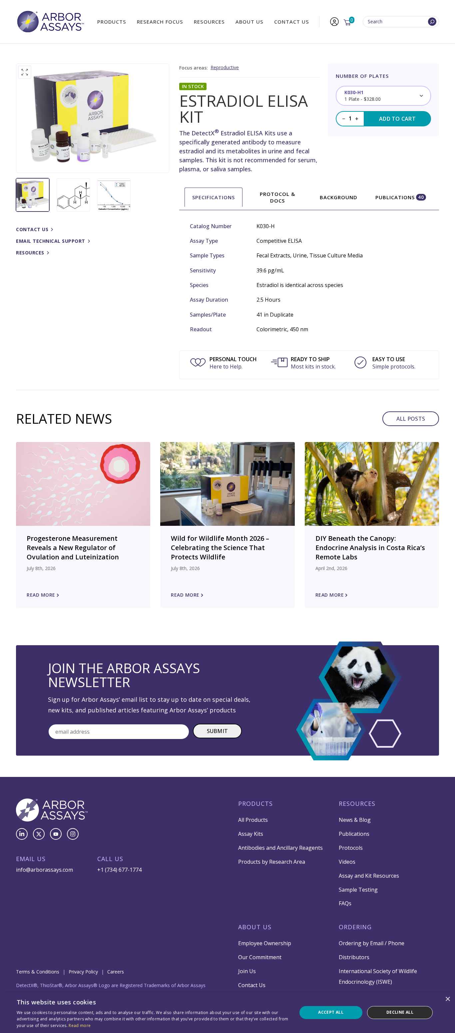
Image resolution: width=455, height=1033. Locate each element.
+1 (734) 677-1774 (119, 869)
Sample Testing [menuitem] (358, 889)
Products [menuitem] (111, 21)
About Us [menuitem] (249, 21)
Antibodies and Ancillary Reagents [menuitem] (280, 847)
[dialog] (227, 1012)
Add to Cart (397, 118)
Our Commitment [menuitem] (259, 957)
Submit (217, 731)
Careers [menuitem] (115, 971)
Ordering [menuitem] (355, 927)
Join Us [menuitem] (247, 971)
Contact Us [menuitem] (291, 21)
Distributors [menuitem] (354, 957)
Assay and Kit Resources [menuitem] (369, 875)
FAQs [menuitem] (345, 903)
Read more (80, 1025)
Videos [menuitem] (347, 861)
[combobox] (401, 22)
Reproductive (225, 67)
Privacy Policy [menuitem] (83, 971)
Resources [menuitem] (209, 21)
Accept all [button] (330, 1012)
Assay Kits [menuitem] (250, 833)
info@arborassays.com (44, 869)
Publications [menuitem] (354, 833)
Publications (399, 197)
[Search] (432, 22)
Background (338, 197)
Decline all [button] (399, 1012)
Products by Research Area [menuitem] (271, 861)
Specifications (213, 197)
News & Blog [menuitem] (355, 819)
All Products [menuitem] (253, 819)
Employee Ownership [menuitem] (264, 943)
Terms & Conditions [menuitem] (37, 971)
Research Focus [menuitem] (160, 21)
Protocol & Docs (277, 197)
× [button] (447, 999)
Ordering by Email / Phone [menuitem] (371, 943)
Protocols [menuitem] (351, 847)
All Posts (410, 418)
